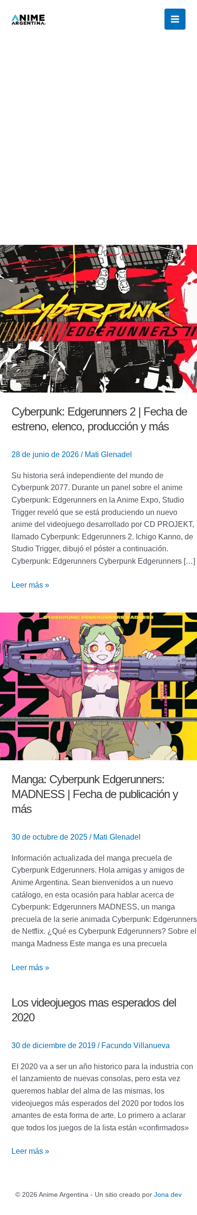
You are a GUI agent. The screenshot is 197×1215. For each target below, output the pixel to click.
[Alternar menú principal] (175, 19)
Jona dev (168, 1194)
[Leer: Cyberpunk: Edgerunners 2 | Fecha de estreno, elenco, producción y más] (98, 318)
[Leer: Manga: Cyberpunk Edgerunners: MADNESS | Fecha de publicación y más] (98, 686)
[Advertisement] (98, 141)
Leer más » (30, 584)
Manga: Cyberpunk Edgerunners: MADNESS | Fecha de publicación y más (94, 794)
